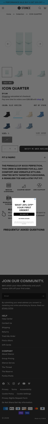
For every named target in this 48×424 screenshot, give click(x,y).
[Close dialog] (35, 199)
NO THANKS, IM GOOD (24, 218)
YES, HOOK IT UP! (24, 214)
